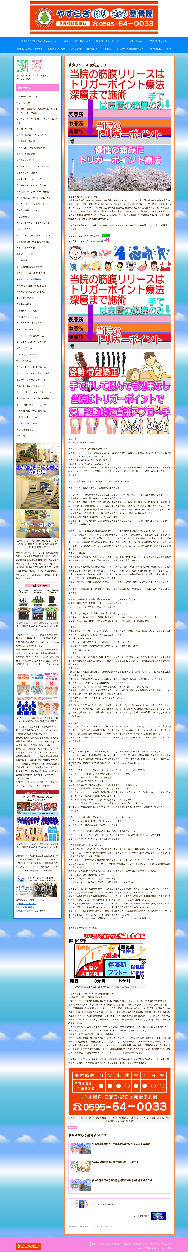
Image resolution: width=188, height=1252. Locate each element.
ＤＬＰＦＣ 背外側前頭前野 (29, 323)
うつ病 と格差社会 (24, 430)
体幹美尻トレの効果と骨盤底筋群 (31, 148)
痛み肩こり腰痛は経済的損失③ (30, 273)
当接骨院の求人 (24, 260)
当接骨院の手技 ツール (26, 210)
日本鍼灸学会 (22, 911)
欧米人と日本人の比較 (26, 173)
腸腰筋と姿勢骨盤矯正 (26, 154)
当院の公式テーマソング (27, 96)
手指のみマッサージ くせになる (31, 380)
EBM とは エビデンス (27, 354)
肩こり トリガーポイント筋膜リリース (34, 392)
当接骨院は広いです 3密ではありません (35, 198)
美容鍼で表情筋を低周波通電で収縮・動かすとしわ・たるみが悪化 (36, 111)
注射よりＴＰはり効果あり (28, 279)
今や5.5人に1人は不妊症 (27, 317)
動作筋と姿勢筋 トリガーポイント (32, 135)
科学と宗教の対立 (24, 103)
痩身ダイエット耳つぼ (26, 254)
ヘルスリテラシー (25, 229)
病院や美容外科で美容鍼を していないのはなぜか (37, 121)
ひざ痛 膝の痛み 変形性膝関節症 (31, 411)
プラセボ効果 (22, 217)
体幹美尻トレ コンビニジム (29, 179)
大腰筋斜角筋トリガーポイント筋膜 (32, 398)
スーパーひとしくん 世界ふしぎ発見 (33, 373)
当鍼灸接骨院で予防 (25, 248)
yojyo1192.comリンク (26, 904)
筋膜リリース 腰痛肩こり (28, 329)
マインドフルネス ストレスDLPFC (32, 342)
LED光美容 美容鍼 (25, 141)
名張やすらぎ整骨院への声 (161, 1244)
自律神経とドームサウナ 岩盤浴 (31, 185)
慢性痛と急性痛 (23, 361)
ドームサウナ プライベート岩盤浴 (32, 192)
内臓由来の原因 (23, 304)
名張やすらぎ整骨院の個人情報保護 (106, 1244)
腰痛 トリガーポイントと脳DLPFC (32, 405)
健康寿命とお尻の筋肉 (26, 160)
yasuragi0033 (97, 241)
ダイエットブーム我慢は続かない (31, 367)
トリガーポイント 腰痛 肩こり (30, 204)
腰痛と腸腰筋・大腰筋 (26, 423)
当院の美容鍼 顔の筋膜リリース (31, 386)
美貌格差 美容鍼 (24, 298)
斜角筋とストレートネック (28, 417)
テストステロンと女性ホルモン (30, 336)
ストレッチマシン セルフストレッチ (33, 223)
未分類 (73, 1127)
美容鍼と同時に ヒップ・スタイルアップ (35, 166)
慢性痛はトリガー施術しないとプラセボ (34, 235)
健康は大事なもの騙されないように (32, 242)
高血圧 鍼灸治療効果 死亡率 (29, 267)
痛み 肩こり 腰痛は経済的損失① (31, 292)
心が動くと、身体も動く (27, 311)
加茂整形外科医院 (24, 907)
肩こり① (20, 436)
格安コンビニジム (24, 348)
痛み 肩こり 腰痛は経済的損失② (31, 286)
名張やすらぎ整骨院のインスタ (135, 1244)
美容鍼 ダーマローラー (27, 129)
